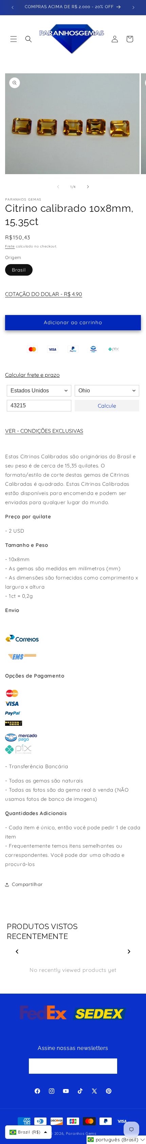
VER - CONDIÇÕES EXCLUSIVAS (44, 430)
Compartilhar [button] (27, 884)
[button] (13, 39)
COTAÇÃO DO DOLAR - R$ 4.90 (43, 294)
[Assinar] (109, 1066)
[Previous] (17, 951)
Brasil (19, 270)
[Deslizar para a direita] (87, 186)
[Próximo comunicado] (133, 7)
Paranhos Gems (81, 1133)
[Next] (129, 951)
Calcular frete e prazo (32, 374)
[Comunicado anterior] (12, 7)
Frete (10, 246)
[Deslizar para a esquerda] (58, 186)
